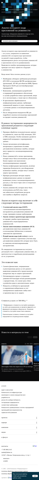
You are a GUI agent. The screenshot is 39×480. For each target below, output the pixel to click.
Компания (4, 427)
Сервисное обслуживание (9, 412)
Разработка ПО (5, 397)
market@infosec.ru (6, 452)
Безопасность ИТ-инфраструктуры (11, 392)
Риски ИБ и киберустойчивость (10, 400)
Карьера (4, 422)
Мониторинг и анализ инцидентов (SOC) (13, 395)
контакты (4, 446)
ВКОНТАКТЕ (6, 458)
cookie (15, 476)
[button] (35, 337)
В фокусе (4, 437)
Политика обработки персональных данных (14, 471)
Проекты (4, 417)
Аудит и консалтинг (7, 390)
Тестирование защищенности (10, 402)
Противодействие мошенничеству (11, 410)
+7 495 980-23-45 (6, 449)
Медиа (3, 432)
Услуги (3, 386)
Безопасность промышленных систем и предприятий (17, 407)
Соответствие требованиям (9, 405)
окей (35, 476)
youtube (5, 461)
